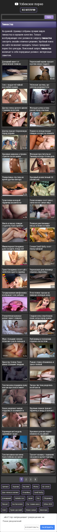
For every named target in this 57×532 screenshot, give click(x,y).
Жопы (35, 486)
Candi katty (38, 492)
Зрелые (5, 486)
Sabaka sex (19, 498)
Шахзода (43, 510)
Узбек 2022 (48, 504)
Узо (38, 498)
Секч (4, 510)
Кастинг (26, 486)
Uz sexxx (46, 486)
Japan (30, 498)
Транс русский (16, 510)
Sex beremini (17, 504)
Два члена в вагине (10, 492)
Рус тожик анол (33, 504)
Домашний (6, 498)
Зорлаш (16, 486)
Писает (5, 504)
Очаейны (26, 492)
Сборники (48, 498)
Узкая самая (31, 510)
